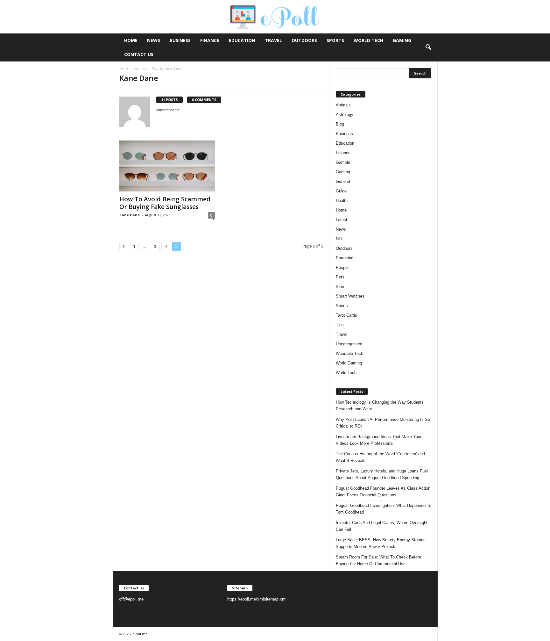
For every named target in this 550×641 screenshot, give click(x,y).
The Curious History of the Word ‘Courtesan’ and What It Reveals (380, 457)
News (153, 40)
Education (242, 40)
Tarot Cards (346, 315)
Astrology (344, 114)
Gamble (343, 162)
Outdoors (304, 40)
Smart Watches (350, 296)
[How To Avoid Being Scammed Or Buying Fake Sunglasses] (167, 165)
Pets (340, 277)
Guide (341, 191)
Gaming (402, 40)
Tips (340, 324)
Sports (335, 40)
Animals (343, 105)
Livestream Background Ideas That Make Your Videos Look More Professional (378, 440)
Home (131, 40)
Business (180, 40)
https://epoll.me (168, 110)
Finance (209, 40)
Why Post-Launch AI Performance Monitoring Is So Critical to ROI (383, 423)
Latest (341, 219)
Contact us (138, 54)
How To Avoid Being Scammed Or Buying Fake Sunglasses (164, 203)
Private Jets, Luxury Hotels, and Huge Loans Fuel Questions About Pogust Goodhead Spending (382, 474)
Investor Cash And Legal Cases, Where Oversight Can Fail (381, 526)
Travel (273, 40)
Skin (340, 286)
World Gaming (349, 363)
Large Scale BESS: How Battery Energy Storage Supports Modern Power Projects (381, 543)
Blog (340, 124)
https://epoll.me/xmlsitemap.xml (256, 599)
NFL (339, 238)
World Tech (368, 40)
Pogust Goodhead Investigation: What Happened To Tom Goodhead (383, 509)
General (343, 181)
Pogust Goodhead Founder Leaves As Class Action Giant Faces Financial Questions (383, 491)
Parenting (344, 258)
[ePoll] (275, 16)
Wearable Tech (349, 353)
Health (342, 200)
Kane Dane (129, 214)
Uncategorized (349, 344)
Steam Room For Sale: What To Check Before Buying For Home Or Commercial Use (378, 560)
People (342, 267)
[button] (428, 47)
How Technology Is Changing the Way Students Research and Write (380, 405)
